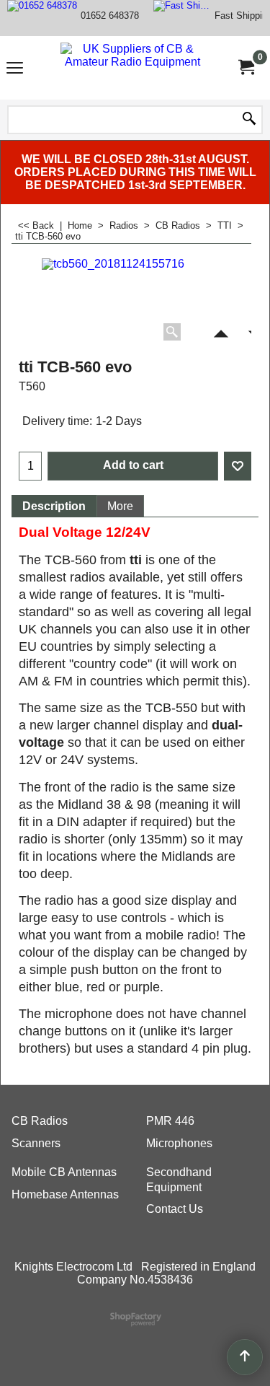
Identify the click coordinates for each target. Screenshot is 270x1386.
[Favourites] (237, 466)
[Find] (249, 120)
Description (54, 506)
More (120, 506)
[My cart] (245, 67)
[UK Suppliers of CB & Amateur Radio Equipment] (132, 68)
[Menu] (14, 69)
